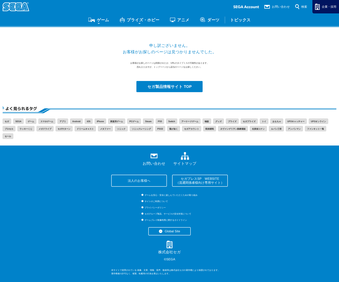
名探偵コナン (258, 129)
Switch (171, 121)
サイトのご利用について (156, 201)
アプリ (63, 121)
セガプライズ (249, 121)
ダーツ (213, 20)
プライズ (232, 121)
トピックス (240, 20)
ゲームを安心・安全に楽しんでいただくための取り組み (171, 195)
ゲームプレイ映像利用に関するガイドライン (166, 220)
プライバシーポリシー (155, 207)
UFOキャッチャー (296, 121)
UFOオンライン (318, 121)
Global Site (172, 231)
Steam (148, 121)
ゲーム (103, 20)
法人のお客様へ (139, 180)
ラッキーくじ (26, 129)
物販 (207, 121)
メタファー (105, 129)
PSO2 (160, 129)
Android (76, 121)
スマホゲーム (47, 121)
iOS (88, 121)
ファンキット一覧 (315, 129)
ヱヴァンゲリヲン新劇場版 (233, 129)
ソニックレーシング (141, 129)
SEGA (18, 121)
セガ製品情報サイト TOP (170, 86)
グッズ (218, 121)
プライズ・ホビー (143, 20)
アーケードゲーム (189, 121)
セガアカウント (191, 129)
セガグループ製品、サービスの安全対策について (168, 214)
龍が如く (173, 129)
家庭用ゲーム (116, 121)
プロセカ (9, 129)
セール (8, 136)
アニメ (183, 20)
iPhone (100, 121)
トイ (264, 121)
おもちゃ (277, 121)
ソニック (121, 129)
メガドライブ (45, 129)
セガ (7, 121)
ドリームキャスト (85, 129)
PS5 (160, 121)
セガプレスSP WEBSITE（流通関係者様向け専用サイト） (200, 180)
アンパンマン (294, 129)
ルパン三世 (276, 129)
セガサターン (64, 129)
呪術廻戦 (209, 129)
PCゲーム (134, 121)
